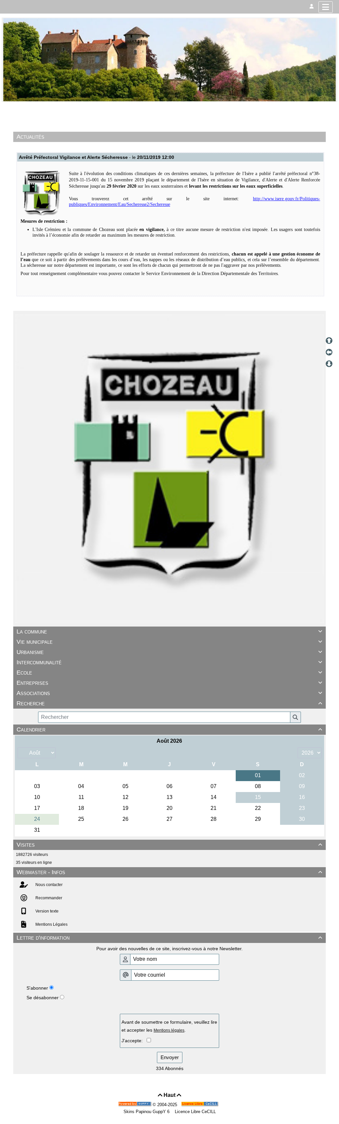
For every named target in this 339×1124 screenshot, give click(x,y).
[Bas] (329, 363)
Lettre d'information (169, 937)
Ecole (169, 672)
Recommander (48, 898)
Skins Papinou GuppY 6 (147, 1111)
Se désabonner (42, 997)
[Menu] (325, 7)
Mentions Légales (51, 924)
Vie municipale (169, 641)
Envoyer (170, 1057)
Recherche (169, 703)
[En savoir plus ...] (200, 1104)
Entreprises (169, 682)
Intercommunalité (169, 662)
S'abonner (37, 988)
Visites (169, 844)
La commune (169, 631)
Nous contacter (48, 884)
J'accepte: (134, 1040)
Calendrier (169, 729)
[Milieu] (329, 352)
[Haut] (329, 340)
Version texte (46, 911)
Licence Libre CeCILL (194, 1111)
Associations (169, 693)
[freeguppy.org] (135, 1104)
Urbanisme (169, 652)
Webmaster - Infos (169, 872)
